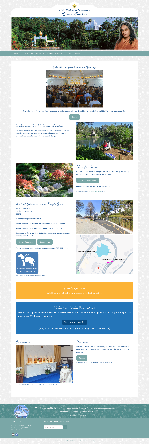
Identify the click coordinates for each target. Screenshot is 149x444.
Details (74, 117)
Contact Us (57, 441)
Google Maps (45, 242)
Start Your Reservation (87, 180)
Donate (82, 358)
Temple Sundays (94, 191)
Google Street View (26, 242)
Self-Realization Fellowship (87, 441)
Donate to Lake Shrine (69, 441)
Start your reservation (74, 322)
